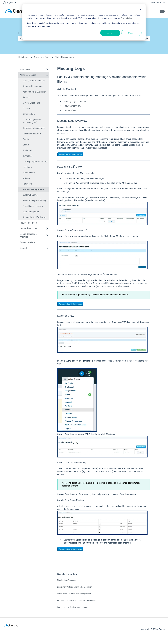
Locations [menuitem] (27, 167)
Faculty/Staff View (72, 106)
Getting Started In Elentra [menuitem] (34, 80)
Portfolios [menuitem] (27, 184)
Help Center (23, 57)
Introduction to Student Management (72, 607)
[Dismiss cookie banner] (140, 10)
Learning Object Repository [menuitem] (35, 161)
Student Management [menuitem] (33, 189)
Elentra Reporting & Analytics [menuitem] (28, 235)
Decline (131, 33)
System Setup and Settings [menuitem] (35, 200)
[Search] (147, 38)
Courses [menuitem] (26, 108)
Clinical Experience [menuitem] (31, 103)
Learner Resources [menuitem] (28, 228)
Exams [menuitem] (26, 145)
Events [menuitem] (26, 139)
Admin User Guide (42, 57)
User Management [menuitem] (31, 211)
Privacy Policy (126, 18)
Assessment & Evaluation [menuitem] (34, 92)
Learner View (70, 110)
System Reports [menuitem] (30, 195)
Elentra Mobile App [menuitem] (28, 242)
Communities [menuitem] (29, 114)
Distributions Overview (66, 580)
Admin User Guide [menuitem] (28, 75)
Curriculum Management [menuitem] (34, 128)
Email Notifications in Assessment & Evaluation (76, 601)
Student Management (64, 57)
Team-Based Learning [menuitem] (33, 206)
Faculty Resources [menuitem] (28, 223)
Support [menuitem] (23, 248)
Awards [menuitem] (26, 97)
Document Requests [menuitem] (32, 133)
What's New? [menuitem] (26, 69)
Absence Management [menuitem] (33, 86)
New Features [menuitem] (29, 172)
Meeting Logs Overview (75, 101)
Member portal (158, 2)
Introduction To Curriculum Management (74, 594)
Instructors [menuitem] (28, 156)
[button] (47, 69)
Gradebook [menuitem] (28, 150)
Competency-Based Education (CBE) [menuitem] (32, 121)
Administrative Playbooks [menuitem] (34, 217)
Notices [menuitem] (26, 178)
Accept (110, 33)
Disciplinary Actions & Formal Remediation (74, 587)
